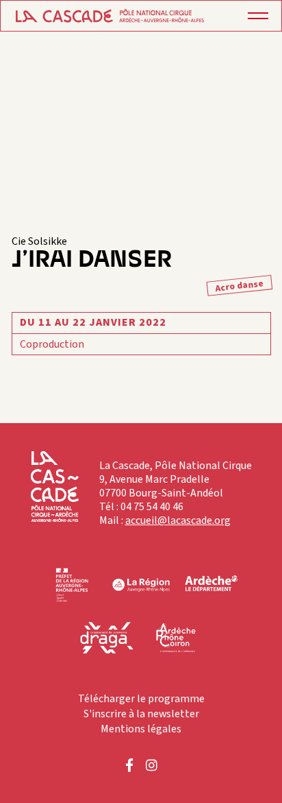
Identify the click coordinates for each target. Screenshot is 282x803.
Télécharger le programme (141, 698)
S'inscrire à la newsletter (141, 713)
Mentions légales (141, 728)
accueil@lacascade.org (178, 520)
